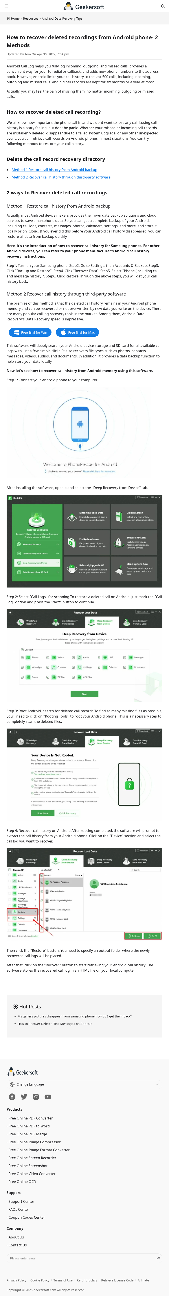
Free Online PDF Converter (31, 1118)
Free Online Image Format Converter (39, 1149)
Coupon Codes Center (27, 1217)
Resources (30, 18)
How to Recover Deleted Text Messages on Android (55, 1024)
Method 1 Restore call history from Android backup (54, 169)
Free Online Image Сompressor (35, 1142)
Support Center (21, 1201)
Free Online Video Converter (32, 1173)
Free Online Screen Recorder (32, 1157)
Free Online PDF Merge (28, 1134)
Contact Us (18, 1245)
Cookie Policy (39, 1280)
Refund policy (87, 1280)
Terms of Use (63, 1280)
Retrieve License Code (117, 1280)
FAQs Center (19, 1209)
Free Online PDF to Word (29, 1126)
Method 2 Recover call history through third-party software (61, 177)
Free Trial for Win (34, 332)
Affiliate (143, 1280)
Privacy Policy (16, 1280)
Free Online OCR (22, 1181)
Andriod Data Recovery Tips (62, 18)
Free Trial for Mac (81, 332)
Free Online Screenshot (28, 1165)
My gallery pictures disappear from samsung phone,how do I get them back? (75, 1016)
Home (15, 18)
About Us (16, 1237)
